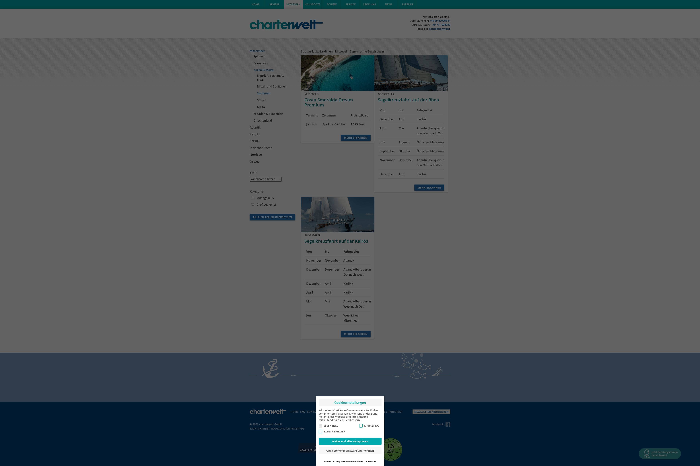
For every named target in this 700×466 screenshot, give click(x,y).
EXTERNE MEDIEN (334, 431)
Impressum (370, 461)
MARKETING (371, 425)
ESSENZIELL (331, 425)
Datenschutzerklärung (352, 461)
